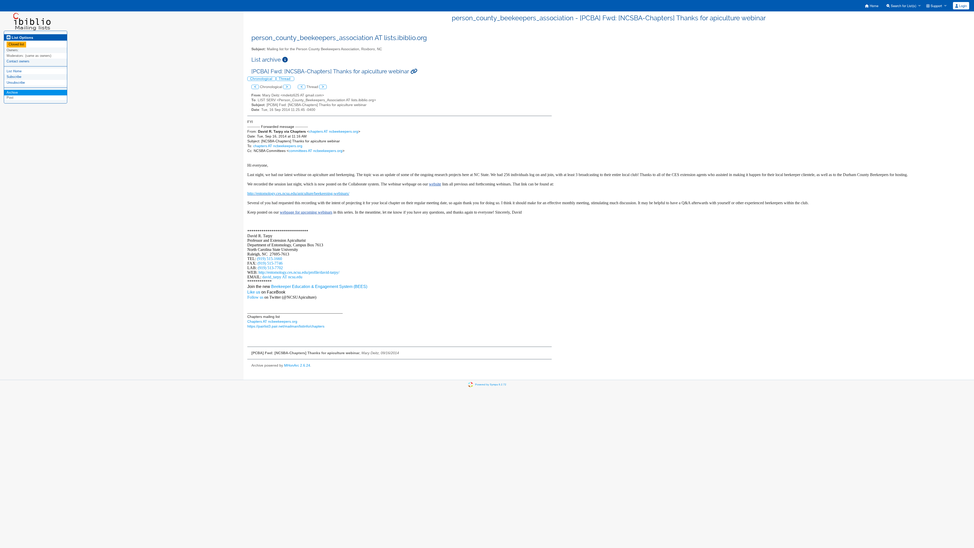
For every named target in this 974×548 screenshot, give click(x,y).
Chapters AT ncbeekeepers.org (272, 321)
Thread (285, 79)
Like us (253, 292)
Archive (12, 92)
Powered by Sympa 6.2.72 (490, 384)
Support (936, 5)
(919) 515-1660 (269, 258)
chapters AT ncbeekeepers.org (333, 131)
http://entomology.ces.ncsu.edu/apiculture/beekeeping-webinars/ (298, 193)
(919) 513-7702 (270, 268)
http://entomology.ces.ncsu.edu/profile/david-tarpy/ (298, 272)
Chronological (261, 79)
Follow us (255, 297)
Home (873, 5)
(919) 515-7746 (270, 263)
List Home (14, 71)
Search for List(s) (903, 5)
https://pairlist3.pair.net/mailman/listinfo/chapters (285, 326)
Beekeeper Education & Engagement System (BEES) (319, 286)
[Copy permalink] (413, 71)
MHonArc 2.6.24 (297, 365)
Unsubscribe (16, 82)
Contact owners (18, 61)
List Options (22, 38)
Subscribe (14, 77)
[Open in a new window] (285, 60)
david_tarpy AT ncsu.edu (282, 277)
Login (962, 5)
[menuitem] (871, 5)
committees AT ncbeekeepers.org (315, 151)
